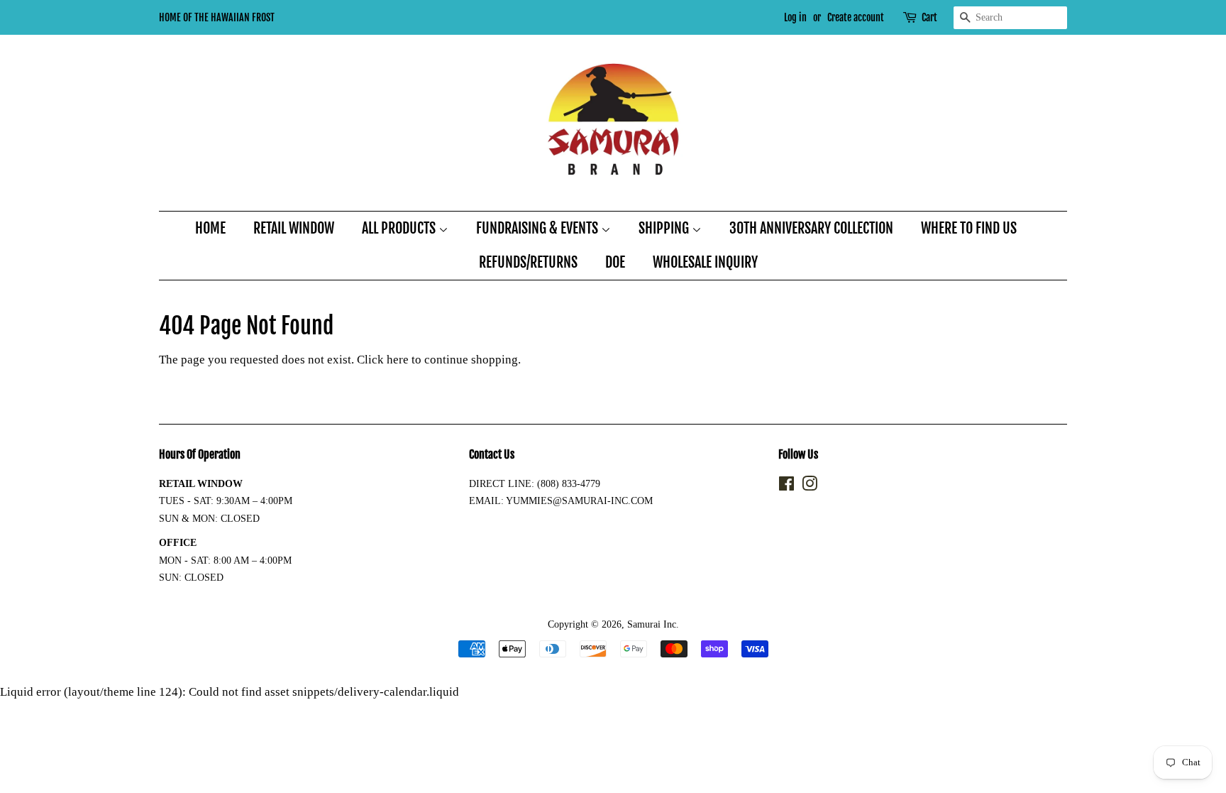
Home (210, 228)
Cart (929, 17)
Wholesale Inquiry (705, 262)
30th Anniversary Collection (811, 228)
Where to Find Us (969, 228)
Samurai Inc (651, 624)
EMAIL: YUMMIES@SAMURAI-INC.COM (561, 500)
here (398, 359)
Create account (855, 17)
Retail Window (293, 228)
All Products (400, 228)
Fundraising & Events (538, 228)
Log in (795, 17)
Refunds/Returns (528, 262)
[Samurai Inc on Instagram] (809, 486)
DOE (615, 262)
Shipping (665, 228)
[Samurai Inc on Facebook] (786, 486)
